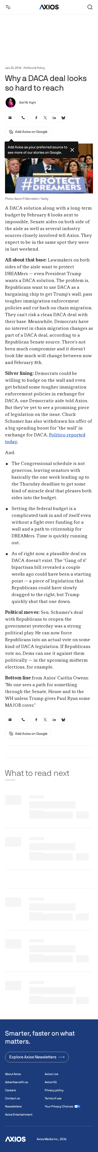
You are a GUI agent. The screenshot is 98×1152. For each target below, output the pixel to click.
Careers (10, 1090)
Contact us (12, 1098)
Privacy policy (54, 1090)
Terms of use (53, 1098)
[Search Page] (90, 7)
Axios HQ (51, 1082)
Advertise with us (16, 1082)
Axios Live (51, 1074)
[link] (10, 118)
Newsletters (13, 1106)
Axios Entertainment (18, 1114)
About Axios (13, 1074)
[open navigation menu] (8, 7)
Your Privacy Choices (59, 1106)
